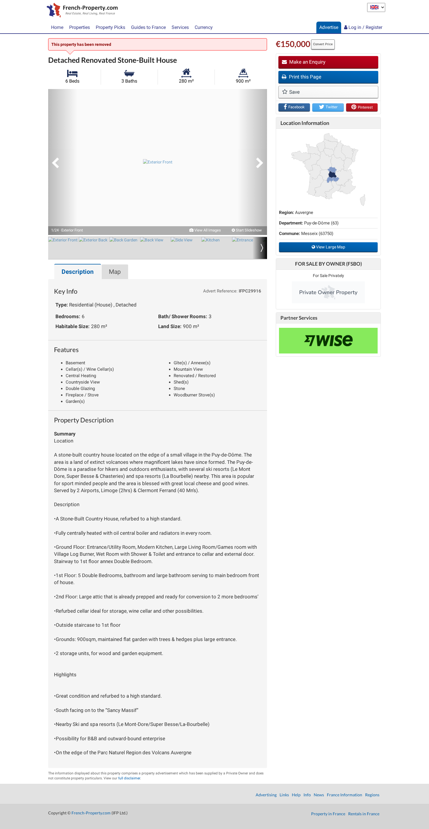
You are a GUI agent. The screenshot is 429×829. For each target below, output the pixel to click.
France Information (344, 794)
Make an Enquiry (306, 62)
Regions (372, 794)
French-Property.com (91, 812)
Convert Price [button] (323, 44)
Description (78, 271)
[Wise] (328, 340)
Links (284, 794)
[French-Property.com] (81, 11)
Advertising (266, 794)
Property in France (328, 813)
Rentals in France (363, 813)
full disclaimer (129, 778)
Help (296, 794)
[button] (62, 162)
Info (307, 794)
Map (115, 271)
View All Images (207, 230)
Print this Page (304, 77)
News (319, 794)
